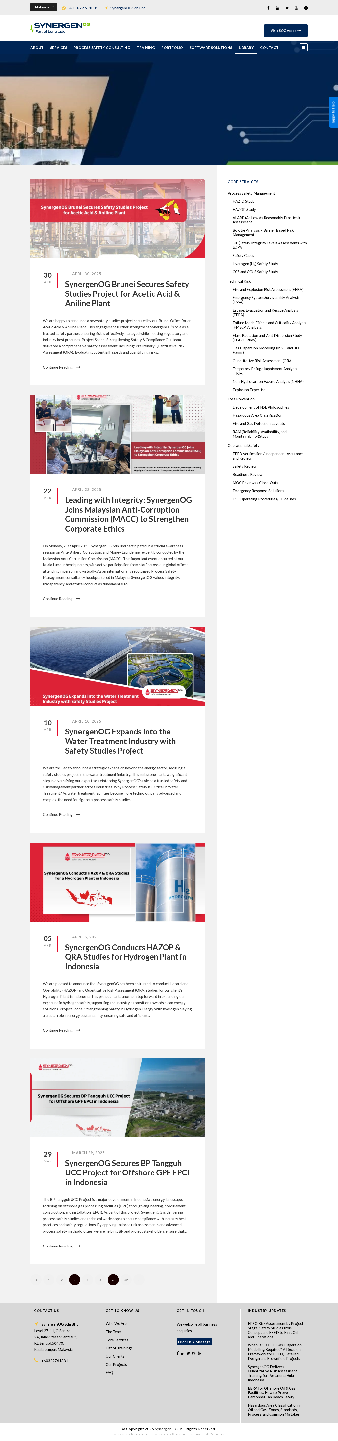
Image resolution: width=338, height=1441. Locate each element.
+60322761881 (54, 1360)
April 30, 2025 (86, 273)
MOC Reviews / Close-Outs (255, 482)
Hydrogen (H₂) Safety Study (255, 263)
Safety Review (244, 466)
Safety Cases (243, 255)
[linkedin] (277, 8)
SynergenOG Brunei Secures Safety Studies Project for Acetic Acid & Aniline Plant (127, 293)
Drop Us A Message (194, 1342)
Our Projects (116, 1364)
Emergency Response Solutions (258, 490)
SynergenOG (166, 1429)
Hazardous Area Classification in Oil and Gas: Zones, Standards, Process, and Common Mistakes (274, 1409)
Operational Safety (243, 445)
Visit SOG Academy (286, 31)
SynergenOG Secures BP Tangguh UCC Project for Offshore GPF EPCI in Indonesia (127, 1172)
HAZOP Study (244, 209)
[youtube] (296, 8)
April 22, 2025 (86, 489)
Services (58, 47)
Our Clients (115, 1356)
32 (126, 1280)
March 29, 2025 (88, 1152)
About (37, 47)
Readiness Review (247, 474)
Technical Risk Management (209, 1433)
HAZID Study (244, 201)
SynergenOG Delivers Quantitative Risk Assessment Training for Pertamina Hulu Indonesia (272, 1373)
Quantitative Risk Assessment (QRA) (263, 360)
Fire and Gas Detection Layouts (259, 423)
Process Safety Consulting (102, 47)
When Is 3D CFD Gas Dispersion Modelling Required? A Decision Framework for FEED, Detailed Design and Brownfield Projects (275, 1352)
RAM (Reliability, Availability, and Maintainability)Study (260, 433)
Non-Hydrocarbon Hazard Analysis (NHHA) (268, 381)
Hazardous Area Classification (257, 415)
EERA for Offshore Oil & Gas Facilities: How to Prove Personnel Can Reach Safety (271, 1392)
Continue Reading (58, 367)
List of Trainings (119, 1348)
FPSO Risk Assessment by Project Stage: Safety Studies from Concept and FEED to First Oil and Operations (275, 1330)
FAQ (109, 1372)
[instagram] (306, 8)
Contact (269, 47)
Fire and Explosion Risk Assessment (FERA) (268, 289)
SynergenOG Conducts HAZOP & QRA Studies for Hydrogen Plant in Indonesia (126, 956)
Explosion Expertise (249, 389)
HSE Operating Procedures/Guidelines (264, 499)
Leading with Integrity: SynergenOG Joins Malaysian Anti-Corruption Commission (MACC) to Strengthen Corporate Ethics (128, 514)
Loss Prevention (241, 399)
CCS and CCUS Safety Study (255, 271)
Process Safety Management (251, 193)
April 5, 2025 (85, 937)
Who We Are (116, 1323)
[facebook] (268, 8)
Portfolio (172, 47)
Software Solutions (211, 47)
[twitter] (287, 8)
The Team (113, 1331)
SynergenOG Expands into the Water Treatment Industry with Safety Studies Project (120, 741)
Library (246, 47)
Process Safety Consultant (169, 1433)
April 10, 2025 (86, 721)
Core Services (117, 1340)
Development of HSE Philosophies (261, 407)
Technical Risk (239, 281)
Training (146, 47)
